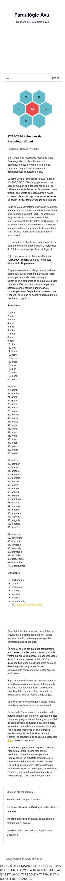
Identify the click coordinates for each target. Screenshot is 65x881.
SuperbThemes (51, 858)
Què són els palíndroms (20, 792)
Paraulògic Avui (32, 14)
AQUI (10, 740)
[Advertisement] (32, 52)
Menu (55, 77)
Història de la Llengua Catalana (23, 799)
